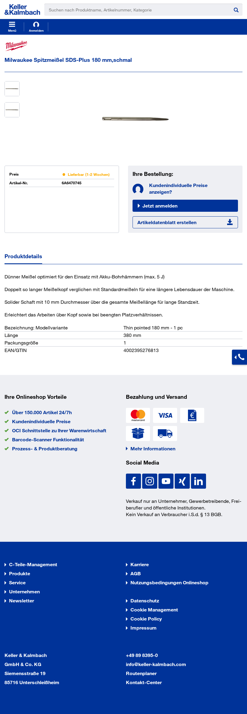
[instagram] (150, 480)
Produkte (19, 573)
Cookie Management (154, 609)
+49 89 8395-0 (142, 655)
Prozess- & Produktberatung (44, 448)
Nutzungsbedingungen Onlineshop (169, 582)
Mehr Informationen (152, 448)
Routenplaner (141, 673)
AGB (135, 573)
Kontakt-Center (144, 682)
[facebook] (134, 480)
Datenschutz (144, 600)
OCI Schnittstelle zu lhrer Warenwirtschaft (59, 430)
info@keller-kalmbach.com (156, 664)
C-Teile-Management (33, 564)
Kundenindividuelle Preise (41, 421)
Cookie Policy (146, 618)
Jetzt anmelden (159, 205)
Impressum (143, 627)
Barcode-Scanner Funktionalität (48, 439)
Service (17, 582)
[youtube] (166, 480)
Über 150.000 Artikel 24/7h (42, 412)
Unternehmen (24, 591)
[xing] (183, 480)
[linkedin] (198, 480)
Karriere (139, 564)
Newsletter (21, 600)
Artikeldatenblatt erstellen (166, 222)
